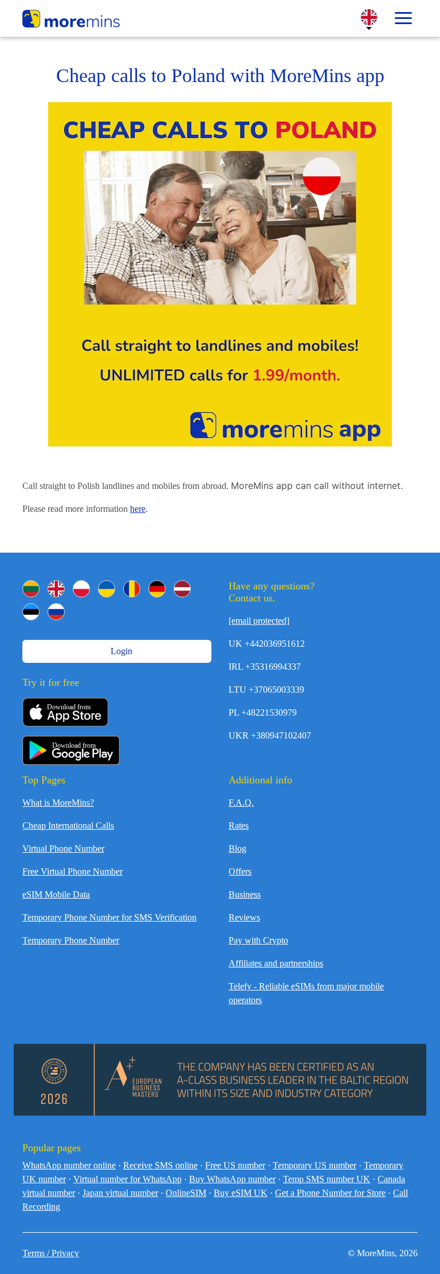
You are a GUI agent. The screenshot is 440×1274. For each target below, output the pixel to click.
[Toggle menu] (403, 18)
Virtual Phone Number (63, 848)
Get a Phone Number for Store (330, 1193)
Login (120, 651)
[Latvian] (182, 588)
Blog (237, 848)
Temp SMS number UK (326, 1179)
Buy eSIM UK (241, 1193)
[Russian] (56, 611)
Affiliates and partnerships (276, 963)
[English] (56, 588)
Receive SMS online (160, 1165)
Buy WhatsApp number (232, 1179)
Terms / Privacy (50, 1253)
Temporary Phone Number (70, 940)
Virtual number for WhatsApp (127, 1179)
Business (245, 894)
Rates (239, 825)
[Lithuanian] (31, 588)
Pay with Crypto (258, 940)
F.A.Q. (241, 802)
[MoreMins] (71, 20)
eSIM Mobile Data (56, 894)
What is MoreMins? (58, 802)
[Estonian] (31, 611)
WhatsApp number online (69, 1165)
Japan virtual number (120, 1193)
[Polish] (81, 588)
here (138, 509)
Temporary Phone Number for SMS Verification (109, 917)
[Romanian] (131, 588)
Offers (240, 871)
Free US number (235, 1165)
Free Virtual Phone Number (72, 871)
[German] (157, 588)
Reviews (244, 917)
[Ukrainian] (106, 588)
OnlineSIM (186, 1193)
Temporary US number (314, 1165)
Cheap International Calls (68, 825)
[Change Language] (369, 17)
